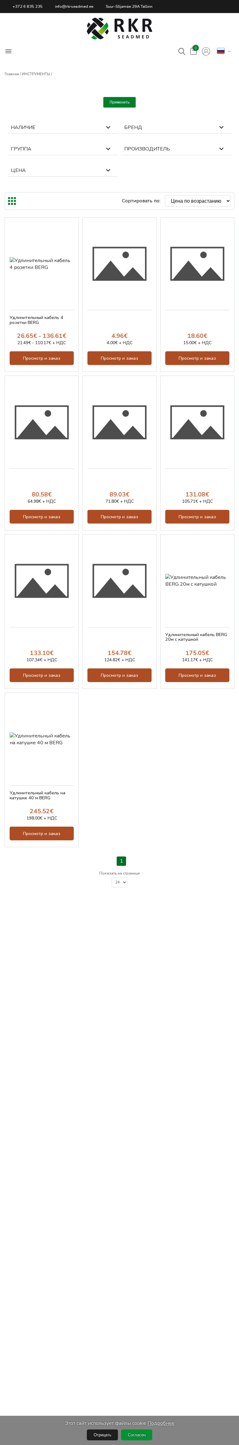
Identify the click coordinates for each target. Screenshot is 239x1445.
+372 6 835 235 (27, 6)
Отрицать (102, 1435)
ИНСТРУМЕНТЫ (36, 74)
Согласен (137, 1435)
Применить (119, 102)
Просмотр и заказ (41, 358)
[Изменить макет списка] (12, 201)
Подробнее (161, 1423)
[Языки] (221, 51)
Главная (12, 74)
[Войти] (206, 51)
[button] (119, 28)
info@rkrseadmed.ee (74, 6)
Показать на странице (119, 873)
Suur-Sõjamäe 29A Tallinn (129, 6)
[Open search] (181, 51)
